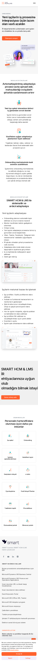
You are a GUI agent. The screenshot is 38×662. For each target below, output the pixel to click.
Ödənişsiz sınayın (11, 38)
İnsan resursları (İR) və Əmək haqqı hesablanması (14, 585)
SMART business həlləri (11, 564)
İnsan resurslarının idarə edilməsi (13, 590)
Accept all (19, 654)
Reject (10, 658)
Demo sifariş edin (10, 397)
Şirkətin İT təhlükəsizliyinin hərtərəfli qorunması (18, 618)
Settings (27, 658)
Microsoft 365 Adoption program (13, 602)
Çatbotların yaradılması (10, 610)
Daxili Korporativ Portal (10, 594)
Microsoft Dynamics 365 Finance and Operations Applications (15, 579)
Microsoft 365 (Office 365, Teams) (14, 598)
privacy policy (14, 650)
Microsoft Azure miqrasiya (11, 606)
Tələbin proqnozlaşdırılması (11, 614)
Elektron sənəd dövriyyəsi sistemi (14, 622)
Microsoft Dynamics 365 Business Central (16, 574)
